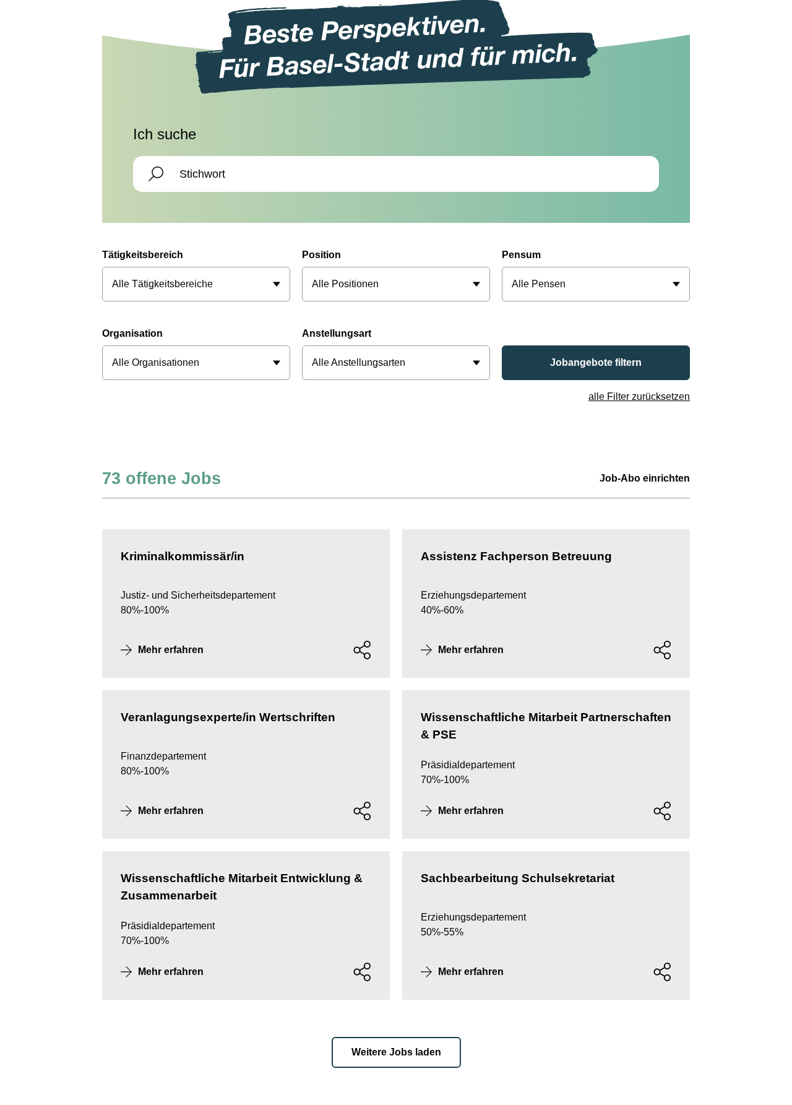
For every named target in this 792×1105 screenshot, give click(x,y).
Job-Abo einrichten (645, 478)
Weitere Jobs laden (396, 1052)
